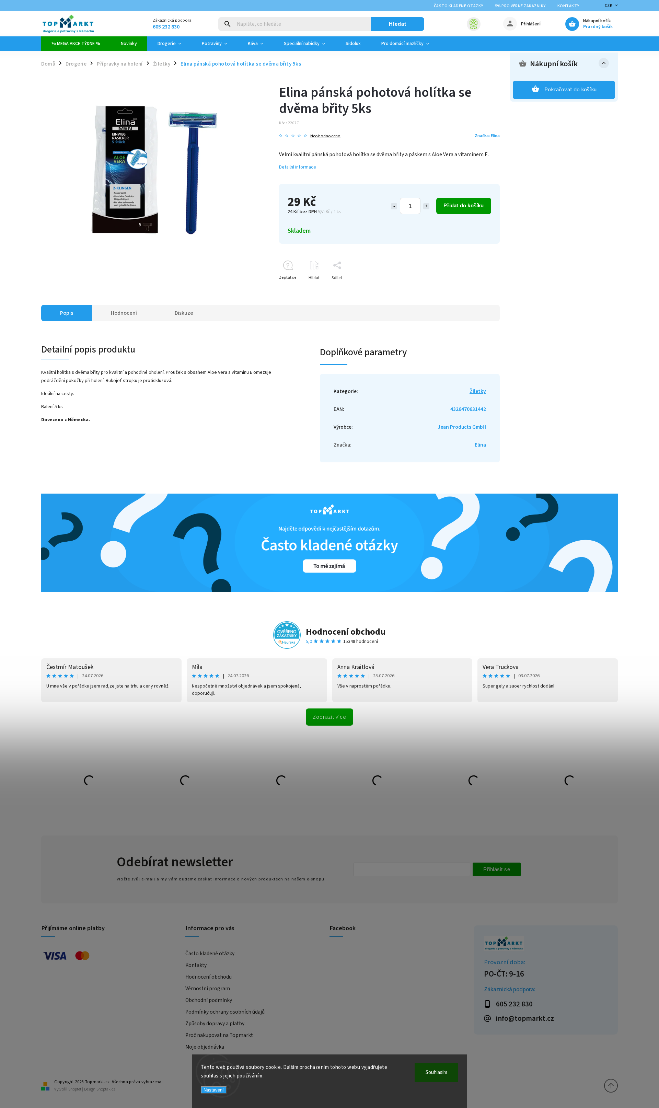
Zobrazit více (329, 717)
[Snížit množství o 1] (394, 206)
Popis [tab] (66, 313)
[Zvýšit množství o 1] (426, 206)
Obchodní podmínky (208, 1000)
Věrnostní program (207, 988)
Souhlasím (436, 1072)
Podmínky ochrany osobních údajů (225, 1012)
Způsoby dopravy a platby (214, 1023)
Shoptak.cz (105, 1089)
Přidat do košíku (463, 205)
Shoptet (74, 1089)
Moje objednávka (204, 1047)
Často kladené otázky (458, 6)
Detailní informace (297, 167)
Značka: (487, 135)
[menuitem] (76, 43)
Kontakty (568, 6)
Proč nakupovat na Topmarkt (219, 1035)
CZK (609, 6)
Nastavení (214, 1090)
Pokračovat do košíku (570, 89)
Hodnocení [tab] (124, 313)
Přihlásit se (496, 869)
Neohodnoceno (325, 136)
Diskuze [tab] (184, 313)
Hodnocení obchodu (346, 631)
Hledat (397, 24)
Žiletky (478, 391)
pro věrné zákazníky (520, 6)
